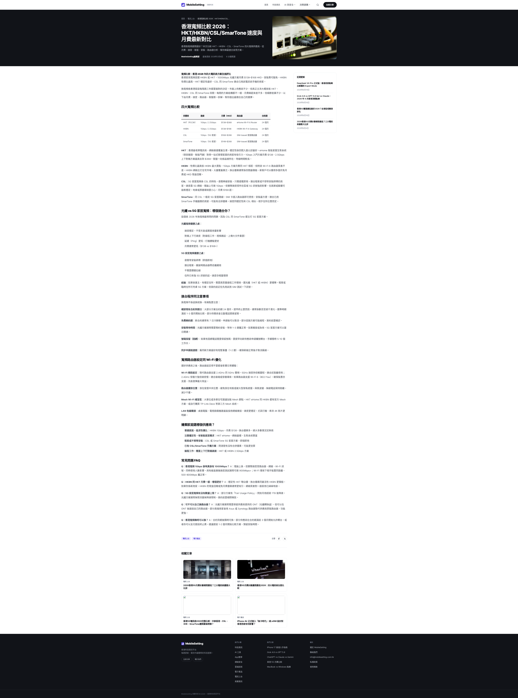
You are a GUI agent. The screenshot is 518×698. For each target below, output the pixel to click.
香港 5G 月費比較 (274, 662)
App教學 (238, 657)
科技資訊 (276, 5)
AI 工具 (238, 652)
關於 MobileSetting (318, 647)
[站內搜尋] (317, 4)
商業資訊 (238, 681)
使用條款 (314, 667)
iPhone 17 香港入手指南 (277, 647)
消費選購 (304, 4)
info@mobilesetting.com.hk (322, 657)
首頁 (266, 5)
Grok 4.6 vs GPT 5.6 (276, 652)
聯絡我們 (314, 652)
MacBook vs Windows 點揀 (279, 667)
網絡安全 (238, 662)
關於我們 (198, 659)
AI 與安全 (289, 4)
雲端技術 (238, 667)
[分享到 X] (284, 538)
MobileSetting (194, 643)
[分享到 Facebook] (279, 538)
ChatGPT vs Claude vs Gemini (280, 657)
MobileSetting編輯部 (190, 56)
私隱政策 (314, 662)
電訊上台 (191, 19)
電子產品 (196, 539)
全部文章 (330, 5)
